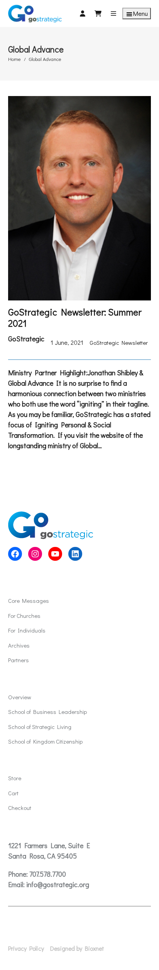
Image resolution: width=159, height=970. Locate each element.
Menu (140, 13)
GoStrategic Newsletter (119, 342)
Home (14, 59)
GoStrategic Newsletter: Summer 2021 (75, 318)
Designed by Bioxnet (77, 948)
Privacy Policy (26, 948)
